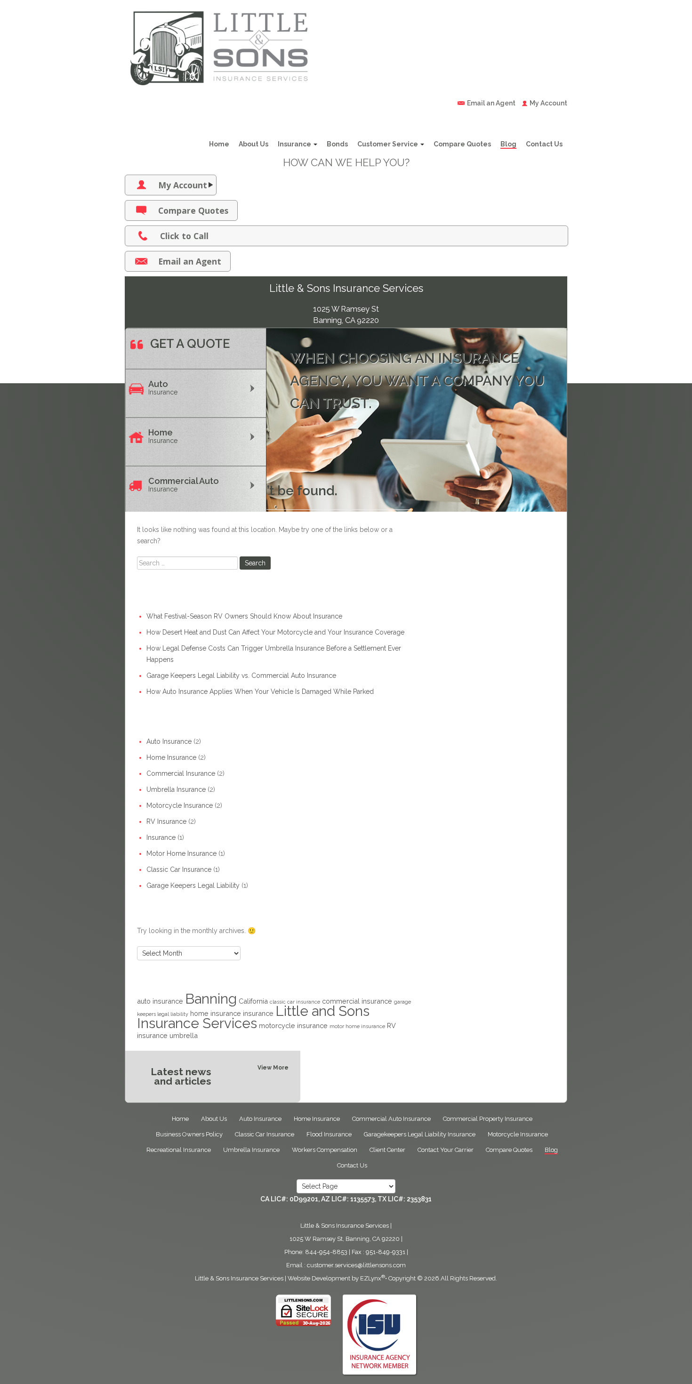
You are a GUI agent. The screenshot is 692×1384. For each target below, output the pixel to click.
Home (219, 144)
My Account (548, 103)
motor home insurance (357, 1026)
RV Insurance (166, 821)
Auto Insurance (169, 741)
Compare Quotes (462, 144)
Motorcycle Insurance (179, 805)
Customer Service (388, 144)
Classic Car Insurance (178, 869)
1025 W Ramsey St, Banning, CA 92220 (345, 1238)
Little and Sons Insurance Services (253, 1017)
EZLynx (370, 1278)
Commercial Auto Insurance (391, 1118)
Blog (508, 144)
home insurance (215, 1013)
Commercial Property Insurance (487, 1118)
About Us (253, 144)
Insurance (295, 144)
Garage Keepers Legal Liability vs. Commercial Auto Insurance (241, 675)
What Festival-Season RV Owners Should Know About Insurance (244, 616)
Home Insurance (171, 757)
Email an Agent (491, 103)
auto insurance (160, 1001)
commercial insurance (357, 1001)
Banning (211, 998)
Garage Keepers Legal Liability (193, 885)
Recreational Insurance (178, 1149)
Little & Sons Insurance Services (239, 1278)
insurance (258, 1013)
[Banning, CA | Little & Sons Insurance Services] (219, 45)
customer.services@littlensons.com (356, 1265)
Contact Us (544, 144)
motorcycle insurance (293, 1026)
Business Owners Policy (189, 1134)
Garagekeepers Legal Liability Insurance (419, 1134)
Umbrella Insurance (176, 789)
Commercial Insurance (180, 773)
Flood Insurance (329, 1134)
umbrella (183, 1035)
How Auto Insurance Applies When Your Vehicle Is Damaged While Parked (260, 691)
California (253, 1001)
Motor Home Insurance (181, 853)
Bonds (337, 144)
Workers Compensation (324, 1149)
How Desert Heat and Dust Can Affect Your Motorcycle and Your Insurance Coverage (275, 632)
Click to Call (184, 235)
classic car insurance (295, 1002)
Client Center (387, 1149)
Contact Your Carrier (446, 1149)
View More (273, 1067)
